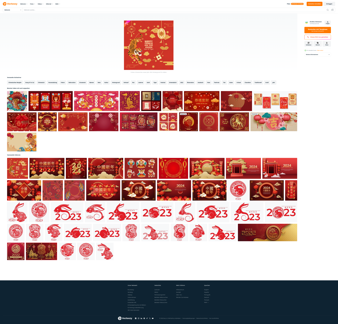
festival (163, 82)
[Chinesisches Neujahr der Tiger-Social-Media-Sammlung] (275, 101)
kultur (106, 82)
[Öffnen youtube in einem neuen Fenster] (152, 318)
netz (99, 82)
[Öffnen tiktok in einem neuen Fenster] (147, 318)
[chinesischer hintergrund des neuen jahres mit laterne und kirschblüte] (236, 101)
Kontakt (178, 292)
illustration (190, 82)
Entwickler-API (132, 302)
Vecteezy (130, 292)
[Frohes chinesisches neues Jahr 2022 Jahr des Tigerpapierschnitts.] (188, 121)
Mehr (57, 4)
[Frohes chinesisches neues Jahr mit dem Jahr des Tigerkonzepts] (17, 101)
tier (224, 82)
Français (206, 300)
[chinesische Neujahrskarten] (151, 101)
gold (148, 82)
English (206, 289)
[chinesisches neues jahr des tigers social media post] (138, 121)
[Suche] (328, 10)
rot (133, 82)
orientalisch (172, 82)
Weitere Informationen (312, 54)
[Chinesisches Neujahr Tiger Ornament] (74, 190)
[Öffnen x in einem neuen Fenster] (150, 318)
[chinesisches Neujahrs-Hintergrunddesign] (103, 121)
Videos (40, 4)
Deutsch (206, 297)
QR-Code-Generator (133, 310)
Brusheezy (131, 289)
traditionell (258, 82)
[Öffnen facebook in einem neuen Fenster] (135, 318)
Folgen (328, 23)
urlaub (239, 82)
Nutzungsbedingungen (188, 318)
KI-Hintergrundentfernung (136, 307)
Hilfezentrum (180, 289)
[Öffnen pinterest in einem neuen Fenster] (144, 318)
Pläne (288, 4)
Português (207, 295)
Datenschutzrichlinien (202, 318)
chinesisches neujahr (14, 82)
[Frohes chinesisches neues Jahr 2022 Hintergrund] (17, 168)
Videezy (130, 295)
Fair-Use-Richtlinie (214, 318)
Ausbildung (131, 300)
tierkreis (216, 82)
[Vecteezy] (10, 4)
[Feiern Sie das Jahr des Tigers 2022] (234, 121)
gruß (267, 82)
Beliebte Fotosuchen (160, 300)
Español (206, 292)
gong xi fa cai (29, 82)
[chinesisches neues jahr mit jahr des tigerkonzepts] (96, 101)
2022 (181, 82)
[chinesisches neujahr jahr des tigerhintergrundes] (21, 121)
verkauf (126, 82)
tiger (155, 82)
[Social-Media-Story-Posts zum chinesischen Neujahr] (50, 101)
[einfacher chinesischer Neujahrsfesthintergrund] (73, 121)
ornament (82, 82)
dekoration (72, 82)
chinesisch (41, 82)
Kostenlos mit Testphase (317, 30)
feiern (63, 82)
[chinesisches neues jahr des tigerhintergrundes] (47, 121)
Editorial (48, 4)
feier (208, 82)
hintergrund (116, 82)
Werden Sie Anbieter (182, 297)
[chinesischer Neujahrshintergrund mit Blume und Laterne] (201, 101)
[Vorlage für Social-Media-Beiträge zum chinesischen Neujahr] (168, 121)
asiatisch (200, 82)
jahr (273, 82)
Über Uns (179, 295)
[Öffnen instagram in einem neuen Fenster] (138, 318)
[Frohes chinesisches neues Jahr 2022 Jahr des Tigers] (238, 190)
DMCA (156, 292)
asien (231, 82)
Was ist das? (320, 50)
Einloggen (329, 4)
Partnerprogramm (159, 295)
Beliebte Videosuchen (160, 302)
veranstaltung (52, 82)
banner (92, 82)
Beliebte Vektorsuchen (161, 297)
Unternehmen (132, 297)
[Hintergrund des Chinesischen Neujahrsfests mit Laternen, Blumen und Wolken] (273, 121)
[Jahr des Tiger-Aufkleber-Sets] (141, 168)
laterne (140, 82)
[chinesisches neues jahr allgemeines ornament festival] (53, 190)
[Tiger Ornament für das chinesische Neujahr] (130, 101)
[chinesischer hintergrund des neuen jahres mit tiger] (21, 142)
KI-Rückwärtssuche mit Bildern (137, 305)
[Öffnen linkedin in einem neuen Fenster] (141, 318)
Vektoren (23, 4)
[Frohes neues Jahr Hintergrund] (173, 101)
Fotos (31, 4)
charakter (248, 82)
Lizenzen (157, 289)
